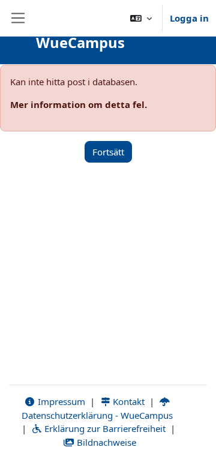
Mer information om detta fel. (78, 104)
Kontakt (127, 401)
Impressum (60, 401)
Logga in (189, 18)
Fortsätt (108, 152)
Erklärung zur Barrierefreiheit (104, 428)
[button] (141, 18)
